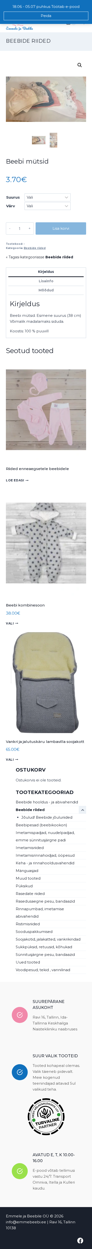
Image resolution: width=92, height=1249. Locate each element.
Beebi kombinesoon (25, 605)
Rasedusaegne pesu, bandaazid (45, 901)
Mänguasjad (27, 870)
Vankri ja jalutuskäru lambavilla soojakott (45, 741)
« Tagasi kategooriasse (39, 257)
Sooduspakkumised (34, 931)
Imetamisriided (30, 847)
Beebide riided (28, 41)
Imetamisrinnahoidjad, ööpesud (45, 855)
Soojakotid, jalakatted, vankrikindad (48, 939)
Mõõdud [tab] (46, 290)
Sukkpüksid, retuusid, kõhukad (44, 947)
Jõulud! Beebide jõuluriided (46, 817)
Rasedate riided (30, 893)
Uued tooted (28, 962)
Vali (10, 623)
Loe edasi (15, 480)
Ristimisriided (28, 924)
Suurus (13, 197)
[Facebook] (80, 1241)
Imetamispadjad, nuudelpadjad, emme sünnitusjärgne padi (45, 836)
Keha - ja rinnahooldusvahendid (45, 863)
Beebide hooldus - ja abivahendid (47, 802)
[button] (79, 65)
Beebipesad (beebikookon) (41, 825)
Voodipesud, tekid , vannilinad (43, 969)
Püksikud (24, 886)
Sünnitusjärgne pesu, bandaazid (45, 954)
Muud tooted (28, 878)
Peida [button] (46, 15)
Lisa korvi (61, 228)
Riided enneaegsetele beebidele (37, 468)
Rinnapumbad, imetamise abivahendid (40, 913)
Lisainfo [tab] (46, 281)
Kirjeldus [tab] (46, 272)
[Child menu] (82, 810)
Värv (10, 206)
